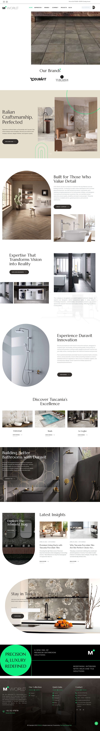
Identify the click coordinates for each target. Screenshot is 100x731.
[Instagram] (7, 2)
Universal (82, 431)
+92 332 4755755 (12, 711)
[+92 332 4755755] (3, 711)
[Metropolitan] (50, 419)
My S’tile (17, 431)
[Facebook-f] (4, 2)
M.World (52, 541)
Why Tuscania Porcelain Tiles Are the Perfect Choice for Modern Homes (82, 547)
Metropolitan (50, 431)
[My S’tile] (17, 419)
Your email (14, 607)
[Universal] (82, 419)
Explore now (9, 141)
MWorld (40, 725)
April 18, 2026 (43, 541)
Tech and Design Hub (66, 725)
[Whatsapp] (83, 709)
